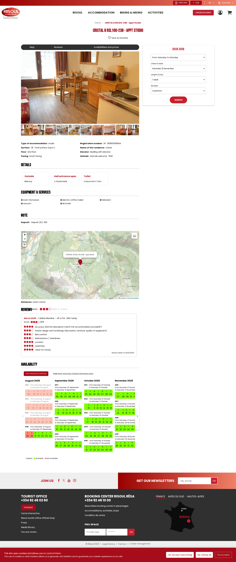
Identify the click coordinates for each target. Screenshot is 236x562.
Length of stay (157, 75)
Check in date (157, 64)
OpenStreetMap (133, 298)
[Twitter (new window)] (63, 480)
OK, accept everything (180, 554)
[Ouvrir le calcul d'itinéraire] (24, 245)
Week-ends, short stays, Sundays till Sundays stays (73, 373)
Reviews (58, 47)
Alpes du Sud (176, 496)
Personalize (223, 554)
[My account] (220, 12)
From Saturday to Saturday (36, 373)
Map (32, 47)
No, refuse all (204, 554)
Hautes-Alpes (195, 496)
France (160, 496)
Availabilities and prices (106, 47)
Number (154, 86)
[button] (229, 12)
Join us (47, 480)
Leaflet (122, 298)
